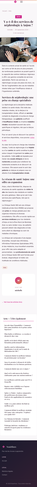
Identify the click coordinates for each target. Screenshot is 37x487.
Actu (10, 11)
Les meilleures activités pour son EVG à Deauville (18, 381)
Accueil (4, 11)
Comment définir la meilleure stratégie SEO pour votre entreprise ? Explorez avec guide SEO (18, 412)
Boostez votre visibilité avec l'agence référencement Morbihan (17, 387)
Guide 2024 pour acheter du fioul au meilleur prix (16, 405)
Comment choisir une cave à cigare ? (17, 369)
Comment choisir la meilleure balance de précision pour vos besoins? (17, 357)
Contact (4, 475)
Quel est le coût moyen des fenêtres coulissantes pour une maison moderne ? (18, 374)
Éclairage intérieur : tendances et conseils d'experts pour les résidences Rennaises (17, 427)
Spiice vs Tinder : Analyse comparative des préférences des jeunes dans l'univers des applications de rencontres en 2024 (18, 396)
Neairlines (11, 446)
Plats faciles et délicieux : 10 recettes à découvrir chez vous (17, 335)
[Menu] (21, 1)
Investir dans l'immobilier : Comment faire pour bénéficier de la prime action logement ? (18, 327)
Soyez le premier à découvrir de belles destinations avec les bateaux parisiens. (18, 363)
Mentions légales (7, 471)
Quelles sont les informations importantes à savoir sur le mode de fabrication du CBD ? (16, 349)
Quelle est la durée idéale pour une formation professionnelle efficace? (16, 342)
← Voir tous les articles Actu (12, 302)
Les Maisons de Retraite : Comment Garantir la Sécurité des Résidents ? (16, 420)
